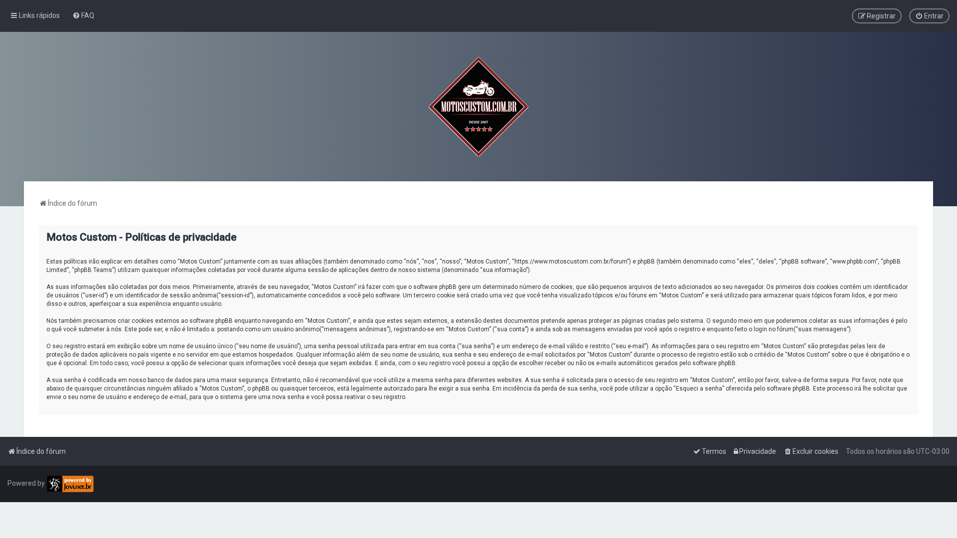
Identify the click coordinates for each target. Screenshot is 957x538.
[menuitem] (83, 15)
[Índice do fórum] (478, 106)
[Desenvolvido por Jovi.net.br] (70, 484)
